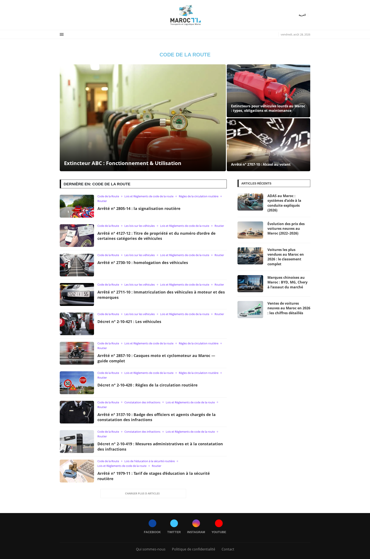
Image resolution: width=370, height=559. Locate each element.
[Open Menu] (62, 34)
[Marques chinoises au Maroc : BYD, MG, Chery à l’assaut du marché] (250, 283)
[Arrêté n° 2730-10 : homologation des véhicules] (77, 265)
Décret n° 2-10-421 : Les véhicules (129, 321)
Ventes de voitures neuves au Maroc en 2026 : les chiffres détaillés (288, 308)
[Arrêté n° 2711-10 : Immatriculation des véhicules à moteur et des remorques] (77, 294)
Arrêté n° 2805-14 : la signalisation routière (139, 208)
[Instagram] (67, 15)
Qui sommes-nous (151, 549)
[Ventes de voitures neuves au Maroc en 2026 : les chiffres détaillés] (250, 309)
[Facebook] (61, 15)
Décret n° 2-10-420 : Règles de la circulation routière (147, 385)
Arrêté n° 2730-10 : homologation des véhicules (142, 262)
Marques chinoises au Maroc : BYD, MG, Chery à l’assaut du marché (287, 282)
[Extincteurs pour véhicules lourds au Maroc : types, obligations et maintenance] (268, 90)
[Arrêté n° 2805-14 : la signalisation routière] (77, 206)
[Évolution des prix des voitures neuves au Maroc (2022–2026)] (250, 230)
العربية (302, 14)
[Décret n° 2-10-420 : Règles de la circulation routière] (77, 382)
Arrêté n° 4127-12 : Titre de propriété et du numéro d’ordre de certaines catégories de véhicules (156, 236)
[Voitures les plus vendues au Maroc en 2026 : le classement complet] (250, 255)
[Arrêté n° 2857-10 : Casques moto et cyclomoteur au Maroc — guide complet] (77, 353)
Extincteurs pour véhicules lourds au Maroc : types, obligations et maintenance (268, 108)
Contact (228, 549)
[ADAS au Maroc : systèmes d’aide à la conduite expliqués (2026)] (250, 202)
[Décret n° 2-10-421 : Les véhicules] (77, 324)
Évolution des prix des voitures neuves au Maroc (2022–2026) (286, 228)
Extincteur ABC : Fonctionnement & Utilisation (122, 163)
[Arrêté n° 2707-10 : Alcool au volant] (268, 144)
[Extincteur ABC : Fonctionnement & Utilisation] (143, 117)
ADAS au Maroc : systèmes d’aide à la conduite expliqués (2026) (284, 202)
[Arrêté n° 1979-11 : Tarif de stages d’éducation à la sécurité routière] (77, 471)
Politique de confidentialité (193, 549)
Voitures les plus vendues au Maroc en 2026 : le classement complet (285, 256)
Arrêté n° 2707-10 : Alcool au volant (261, 164)
